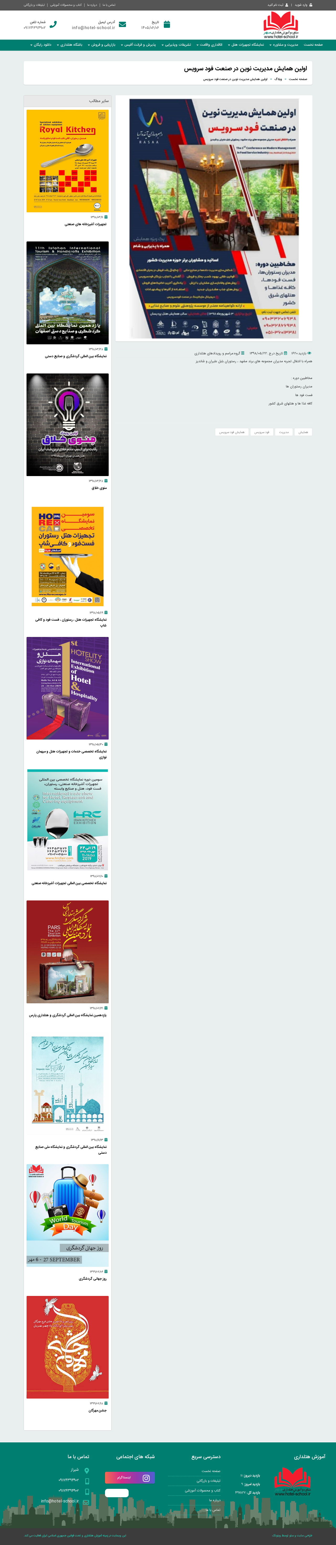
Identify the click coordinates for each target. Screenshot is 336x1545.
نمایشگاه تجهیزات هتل (248, 45)
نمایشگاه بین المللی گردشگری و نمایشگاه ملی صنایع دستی (71, 1150)
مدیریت (284, 432)
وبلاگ (278, 79)
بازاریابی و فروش (103, 45)
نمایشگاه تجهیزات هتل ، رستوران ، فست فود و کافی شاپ (71, 623)
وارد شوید (301, 5)
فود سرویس (261, 432)
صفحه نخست (313, 45)
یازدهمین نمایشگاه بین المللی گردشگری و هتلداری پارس (68, 1015)
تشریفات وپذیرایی (178, 45)
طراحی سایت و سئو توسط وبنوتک (292, 1535)
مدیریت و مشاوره (285, 45)
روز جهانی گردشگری (93, 1279)
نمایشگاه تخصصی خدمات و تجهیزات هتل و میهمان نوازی (71, 754)
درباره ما (92, 5)
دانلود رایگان (42, 45)
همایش (303, 432)
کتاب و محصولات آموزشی (66, 5)
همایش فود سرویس (232, 432)
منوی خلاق (99, 488)
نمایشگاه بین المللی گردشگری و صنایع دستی (76, 356)
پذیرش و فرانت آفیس (140, 45)
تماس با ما (109, 5)
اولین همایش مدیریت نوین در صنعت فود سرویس (235, 79)
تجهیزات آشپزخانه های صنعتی (86, 224)
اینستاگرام (124, 1477)
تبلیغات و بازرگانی (34, 5)
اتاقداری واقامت (211, 45)
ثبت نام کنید (275, 5)
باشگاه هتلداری (71, 45)
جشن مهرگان (97, 1411)
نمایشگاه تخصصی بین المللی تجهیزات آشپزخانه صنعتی (69, 883)
